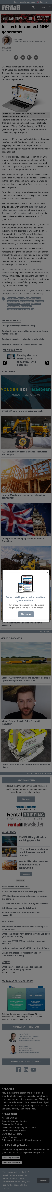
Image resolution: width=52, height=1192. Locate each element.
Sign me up (26, 614)
